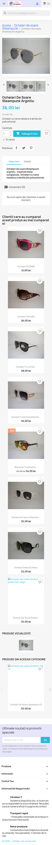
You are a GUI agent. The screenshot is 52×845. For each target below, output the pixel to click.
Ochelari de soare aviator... (26, 617)
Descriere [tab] (14, 161)
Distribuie (16, 148)
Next (49, 689)
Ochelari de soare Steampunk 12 (26, 704)
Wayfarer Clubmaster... (26, 467)
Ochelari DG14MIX (26, 316)
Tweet (24, 148)
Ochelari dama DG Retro (26, 567)
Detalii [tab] (27, 161)
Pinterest (31, 148)
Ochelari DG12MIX (26, 266)
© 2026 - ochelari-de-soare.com (19, 841)
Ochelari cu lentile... (26, 366)
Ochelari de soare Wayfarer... (26, 517)
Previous (3, 689)
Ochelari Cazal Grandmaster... (26, 417)
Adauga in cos (27, 133)
